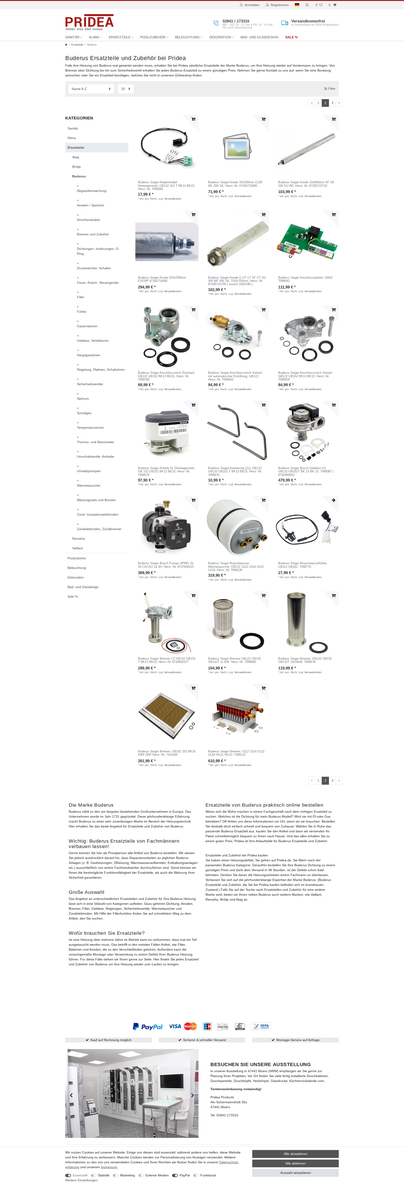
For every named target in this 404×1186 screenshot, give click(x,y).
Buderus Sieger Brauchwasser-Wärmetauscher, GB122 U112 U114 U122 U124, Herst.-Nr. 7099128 (236, 567)
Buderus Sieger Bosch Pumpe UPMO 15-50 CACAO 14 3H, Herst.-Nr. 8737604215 (166, 565)
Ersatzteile (119, 37)
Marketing (127, 1175)
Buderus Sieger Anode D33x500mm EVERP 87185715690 (162, 279)
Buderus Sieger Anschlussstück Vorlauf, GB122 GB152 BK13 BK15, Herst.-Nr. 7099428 (305, 376)
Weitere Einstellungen (81, 1180)
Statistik (103, 1175)
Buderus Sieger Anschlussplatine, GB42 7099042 (305, 279)
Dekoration (220, 37)
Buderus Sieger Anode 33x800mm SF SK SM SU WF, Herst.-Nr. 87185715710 (306, 184)
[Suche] (307, 5)
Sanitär (72, 37)
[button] (71, 1096)
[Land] (297, 5)
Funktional (208, 1175)
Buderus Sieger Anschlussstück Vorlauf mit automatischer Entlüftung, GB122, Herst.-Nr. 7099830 (235, 376)
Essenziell (80, 1175)
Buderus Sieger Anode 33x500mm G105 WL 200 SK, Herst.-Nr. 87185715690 (235, 184)
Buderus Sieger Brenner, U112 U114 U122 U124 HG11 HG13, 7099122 (236, 753)
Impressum (109, 1167)
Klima (94, 37)
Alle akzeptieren (295, 1154)
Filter (331, 88)
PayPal (185, 1175)
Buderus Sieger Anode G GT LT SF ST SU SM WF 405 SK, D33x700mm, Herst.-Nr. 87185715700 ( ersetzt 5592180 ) (237, 281)
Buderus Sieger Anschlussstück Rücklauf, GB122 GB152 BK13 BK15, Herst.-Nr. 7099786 (166, 376)
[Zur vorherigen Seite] (311, 103)
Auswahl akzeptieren (295, 1173)
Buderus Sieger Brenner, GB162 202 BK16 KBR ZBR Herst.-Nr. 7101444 (166, 753)
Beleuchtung (187, 37)
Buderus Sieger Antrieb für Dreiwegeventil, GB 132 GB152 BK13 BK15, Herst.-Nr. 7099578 (166, 472)
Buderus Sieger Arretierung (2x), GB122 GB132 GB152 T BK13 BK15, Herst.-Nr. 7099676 (235, 472)
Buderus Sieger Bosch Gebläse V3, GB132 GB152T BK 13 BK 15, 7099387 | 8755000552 (305, 472)
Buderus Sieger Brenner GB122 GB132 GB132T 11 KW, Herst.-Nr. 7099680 (234, 660)
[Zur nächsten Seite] (339, 103)
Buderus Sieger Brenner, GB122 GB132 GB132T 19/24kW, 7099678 (305, 660)
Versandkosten (172, 198)
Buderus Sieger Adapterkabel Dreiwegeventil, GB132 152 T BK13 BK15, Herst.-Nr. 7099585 (166, 186)
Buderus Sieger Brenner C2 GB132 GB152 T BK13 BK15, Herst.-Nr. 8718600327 (166, 660)
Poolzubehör (152, 37)
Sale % (291, 37)
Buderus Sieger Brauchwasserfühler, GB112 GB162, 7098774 (302, 565)
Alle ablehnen (295, 1163)
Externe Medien (157, 1175)
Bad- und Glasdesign (259, 37)
